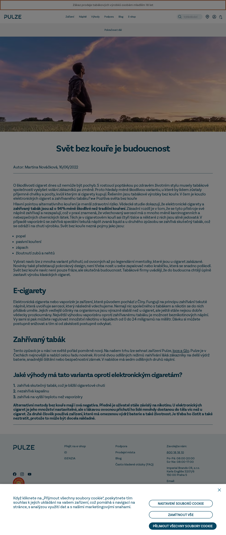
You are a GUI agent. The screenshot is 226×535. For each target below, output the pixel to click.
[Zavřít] (219, 490)
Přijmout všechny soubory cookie (183, 526)
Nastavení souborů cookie (181, 503)
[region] (113, 509)
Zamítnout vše (181, 515)
